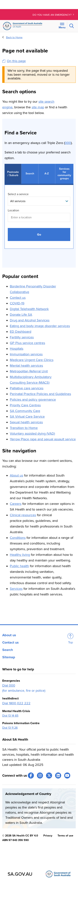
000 (68, 143)
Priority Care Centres (25, 405)
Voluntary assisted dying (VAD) (32, 433)
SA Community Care (25, 411)
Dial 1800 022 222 (16, 703)
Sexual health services (26, 422)
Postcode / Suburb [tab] (13, 173)
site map (38, 107)
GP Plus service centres (27, 343)
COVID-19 (17, 303)
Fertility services (22, 337)
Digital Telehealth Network (29, 309)
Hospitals (16, 349)
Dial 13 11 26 (10, 728)
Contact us (18, 298)
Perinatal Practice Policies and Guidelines (40, 394)
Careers (15, 504)
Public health (19, 566)
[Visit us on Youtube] (67, 775)
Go (39, 234)
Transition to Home (24, 428)
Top (70, 642)
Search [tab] (30, 173)
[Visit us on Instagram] (40, 775)
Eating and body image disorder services (40, 326)
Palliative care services (26, 388)
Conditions (18, 538)
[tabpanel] (39, 220)
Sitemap (8, 657)
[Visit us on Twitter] (49, 775)
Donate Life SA (21, 315)
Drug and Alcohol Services (29, 320)
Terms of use (65, 835)
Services (16, 589)
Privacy (47, 835)
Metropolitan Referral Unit (29, 371)
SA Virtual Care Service (27, 416)
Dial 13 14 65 (10, 716)
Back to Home (14, 37)
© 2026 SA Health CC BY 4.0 (20, 835)
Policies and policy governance (33, 399)
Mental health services (26, 365)
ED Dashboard (20, 332)
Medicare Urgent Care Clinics (31, 360)
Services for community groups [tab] (64, 173)
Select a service (18, 194)
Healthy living (20, 555)
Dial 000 (8, 685)
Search (7, 650)
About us (16, 475)
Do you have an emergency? (52, 14)
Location (13, 210)
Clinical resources (23, 515)
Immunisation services (26, 354)
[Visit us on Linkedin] (58, 775)
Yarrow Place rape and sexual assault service (43, 439)
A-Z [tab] (46, 173)
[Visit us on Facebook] (31, 775)
